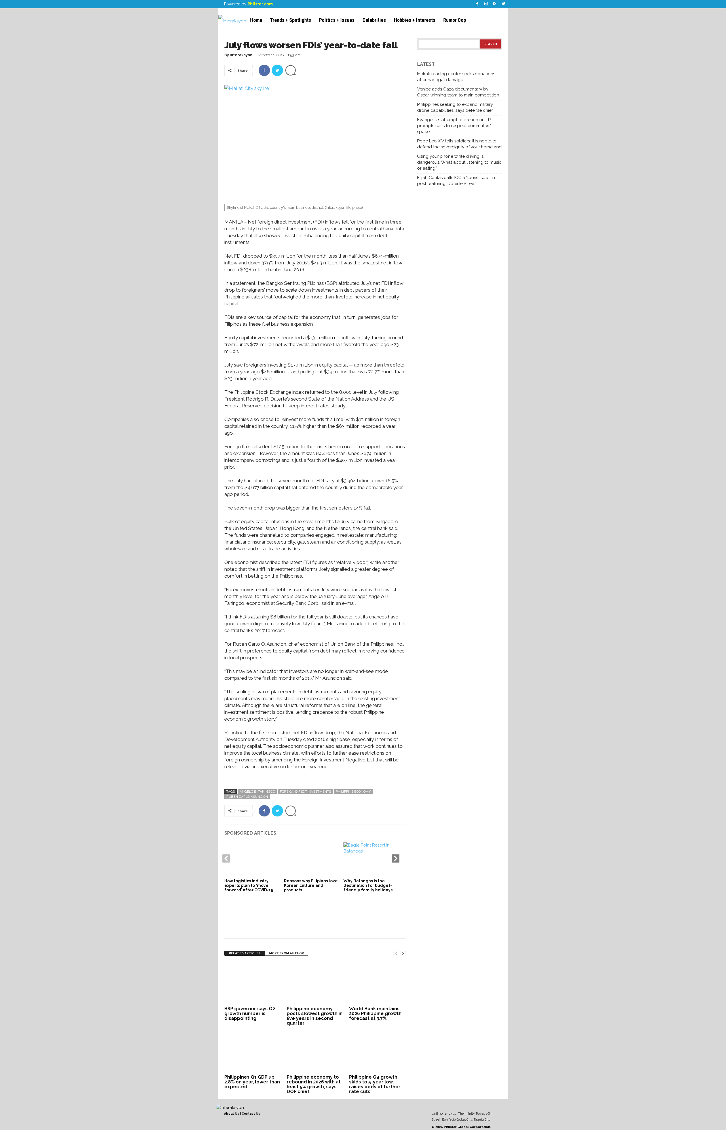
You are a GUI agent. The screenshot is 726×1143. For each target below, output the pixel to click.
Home (256, 20)
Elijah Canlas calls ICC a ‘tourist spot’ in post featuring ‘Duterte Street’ (456, 180)
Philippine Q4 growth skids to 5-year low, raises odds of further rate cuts (374, 1084)
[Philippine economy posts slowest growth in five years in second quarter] (315, 983)
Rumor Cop (454, 20)
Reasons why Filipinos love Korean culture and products (311, 885)
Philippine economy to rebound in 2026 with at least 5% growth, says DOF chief (314, 1084)
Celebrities (374, 20)
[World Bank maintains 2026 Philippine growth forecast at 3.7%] (377, 983)
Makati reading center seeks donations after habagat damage (456, 76)
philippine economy (353, 791)
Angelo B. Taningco (257, 791)
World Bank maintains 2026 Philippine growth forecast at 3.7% (375, 1013)
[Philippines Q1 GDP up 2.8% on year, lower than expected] (252, 1051)
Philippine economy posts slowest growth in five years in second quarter (315, 1016)
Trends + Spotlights (290, 20)
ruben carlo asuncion (247, 797)
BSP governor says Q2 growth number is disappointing (249, 1013)
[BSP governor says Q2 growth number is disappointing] (252, 983)
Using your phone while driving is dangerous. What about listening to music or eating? (459, 162)
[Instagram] (486, 4)
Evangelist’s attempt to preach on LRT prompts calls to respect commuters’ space (455, 125)
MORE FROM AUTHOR (286, 953)
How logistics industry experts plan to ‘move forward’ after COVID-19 (248, 885)
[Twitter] (503, 4)
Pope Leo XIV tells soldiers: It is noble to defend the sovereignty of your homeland (459, 144)
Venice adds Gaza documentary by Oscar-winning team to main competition (458, 92)
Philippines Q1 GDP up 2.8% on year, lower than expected (252, 1081)
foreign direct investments (305, 791)
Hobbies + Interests (414, 20)
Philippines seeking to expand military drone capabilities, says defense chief (455, 107)
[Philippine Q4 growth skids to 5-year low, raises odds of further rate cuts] (377, 1051)
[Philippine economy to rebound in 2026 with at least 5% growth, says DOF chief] (315, 1051)
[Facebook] (477, 4)
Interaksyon (241, 55)
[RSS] (494, 4)
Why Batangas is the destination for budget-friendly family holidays (367, 885)
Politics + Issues (336, 20)
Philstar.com (260, 4)
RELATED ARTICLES (245, 953)
